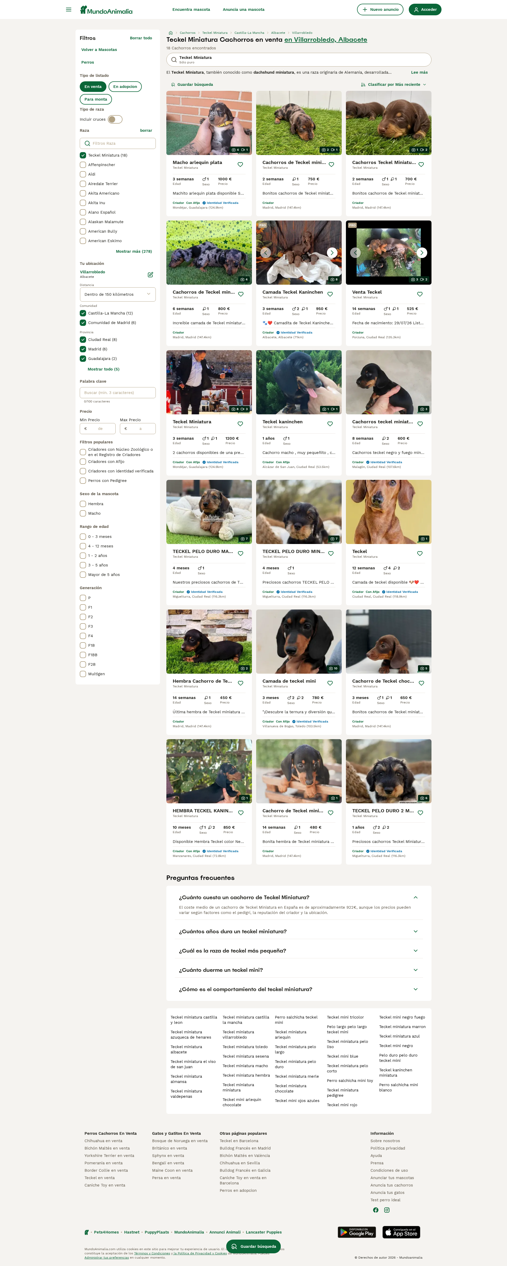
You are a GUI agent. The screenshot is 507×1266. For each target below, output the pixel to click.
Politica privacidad (387, 1148)
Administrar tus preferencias (106, 1257)
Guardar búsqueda (195, 84)
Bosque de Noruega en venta (180, 1140)
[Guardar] (240, 164)
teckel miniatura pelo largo (295, 1049)
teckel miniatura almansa (186, 1079)
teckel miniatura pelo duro (295, 1064)
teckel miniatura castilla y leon (194, 1020)
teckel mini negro (396, 1045)
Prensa (376, 1163)
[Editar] (150, 274)
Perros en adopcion (238, 1190)
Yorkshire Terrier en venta (109, 1155)
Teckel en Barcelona (239, 1140)
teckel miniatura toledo (245, 1046)
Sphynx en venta (168, 1155)
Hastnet (131, 1232)
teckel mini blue (342, 1056)
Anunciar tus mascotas (392, 1177)
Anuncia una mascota (244, 9)
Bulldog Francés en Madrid (245, 1148)
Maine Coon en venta (172, 1170)
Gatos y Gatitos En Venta (176, 1133)
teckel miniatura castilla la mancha (246, 1020)
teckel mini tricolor (345, 1017)
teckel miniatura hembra (246, 1075)
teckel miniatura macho (245, 1065)
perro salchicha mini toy (350, 1080)
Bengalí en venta (168, 1163)
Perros (87, 62)
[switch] (115, 119)
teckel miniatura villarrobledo (238, 1035)
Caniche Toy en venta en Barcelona (243, 1180)
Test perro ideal (385, 1200)
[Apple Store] (401, 1232)
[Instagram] (387, 1210)
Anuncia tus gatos (387, 1192)
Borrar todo (141, 38)
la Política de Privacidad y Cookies (200, 1253)
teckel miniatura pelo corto (347, 1068)
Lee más (419, 72)
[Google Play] (357, 1232)
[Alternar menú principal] (68, 9)
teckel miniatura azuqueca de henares (191, 1035)
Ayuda (376, 1155)
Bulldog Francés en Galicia (245, 1170)
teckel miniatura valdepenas (186, 1094)
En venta (93, 86)
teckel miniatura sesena (246, 1056)
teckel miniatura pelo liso (347, 1044)
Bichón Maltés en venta (107, 1148)
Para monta (95, 99)
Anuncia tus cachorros (391, 1185)
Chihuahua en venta (103, 1140)
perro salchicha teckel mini (296, 1020)
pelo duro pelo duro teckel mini (398, 1058)
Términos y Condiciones (152, 1253)
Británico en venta (169, 1148)
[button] (299, 253)
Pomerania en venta (103, 1163)
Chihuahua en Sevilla (240, 1163)
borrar (146, 130)
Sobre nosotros (385, 1140)
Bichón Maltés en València (245, 1155)
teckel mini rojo (342, 1105)
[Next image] (332, 252)
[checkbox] (83, 155)
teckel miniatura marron (402, 1026)
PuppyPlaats (157, 1232)
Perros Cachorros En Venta (110, 1133)
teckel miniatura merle (297, 1076)
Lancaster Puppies (264, 1232)
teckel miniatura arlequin (290, 1035)
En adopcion (125, 86)
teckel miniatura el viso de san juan (193, 1064)
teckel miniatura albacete (186, 1049)
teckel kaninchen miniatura (395, 1073)
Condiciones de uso (389, 1170)
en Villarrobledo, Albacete (325, 39)
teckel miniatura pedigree (342, 1093)
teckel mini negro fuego (402, 1017)
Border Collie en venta (106, 1170)
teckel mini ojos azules (297, 1100)
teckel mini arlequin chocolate (242, 1102)
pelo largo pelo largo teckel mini (347, 1029)
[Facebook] (375, 1210)
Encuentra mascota (191, 9)
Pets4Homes (106, 1232)
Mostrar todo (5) (104, 369)
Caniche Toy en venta (104, 1185)
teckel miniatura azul (399, 1036)
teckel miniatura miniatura (238, 1087)
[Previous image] (265, 252)
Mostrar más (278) (134, 251)
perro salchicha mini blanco (398, 1087)
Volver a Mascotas (99, 49)
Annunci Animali (225, 1232)
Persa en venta (166, 1177)
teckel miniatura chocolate (290, 1089)
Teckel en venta (99, 1177)
